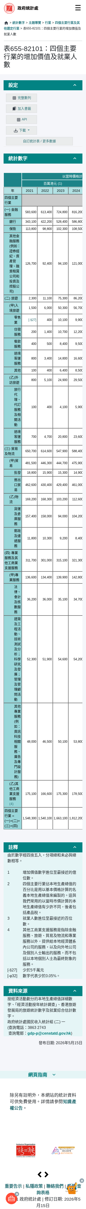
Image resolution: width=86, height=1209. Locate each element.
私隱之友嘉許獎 (63, 1150)
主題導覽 (35, 22)
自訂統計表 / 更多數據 (39, 141)
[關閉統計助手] (82, 1180)
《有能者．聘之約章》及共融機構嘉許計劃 (26, 1150)
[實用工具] (11, 1198)
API (24, 119)
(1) (60, 183)
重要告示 (13, 1186)
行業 (48, 22)
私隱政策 (34, 1186)
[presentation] (39, 1175)
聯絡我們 (55, 1186)
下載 (23, 130)
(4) (11, 804)
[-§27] (32, 320)
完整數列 (24, 98)
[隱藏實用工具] (17, 1194)
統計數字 (18, 22)
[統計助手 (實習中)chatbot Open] (73, 1191)
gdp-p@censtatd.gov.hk (49, 1033)
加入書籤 (24, 108)
